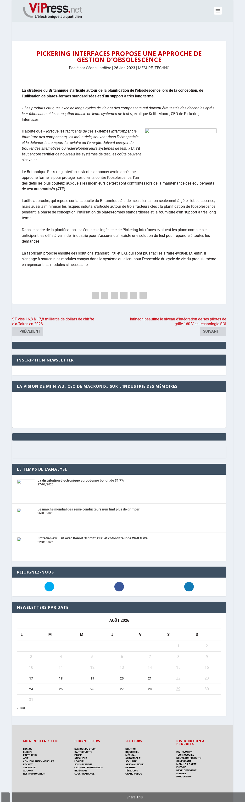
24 (31, 689)
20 (122, 678)
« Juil (21, 708)
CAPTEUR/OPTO (83, 752)
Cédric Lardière (98, 68)
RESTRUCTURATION (34, 773)
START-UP (130, 749)
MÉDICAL (130, 755)
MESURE (145, 68)
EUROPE (27, 752)
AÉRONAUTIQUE (134, 764)
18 (61, 678)
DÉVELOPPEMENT (186, 770)
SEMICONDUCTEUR (85, 749)
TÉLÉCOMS (131, 770)
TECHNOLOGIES (185, 755)
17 (31, 678)
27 (122, 689)
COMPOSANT (183, 761)
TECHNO (162, 68)
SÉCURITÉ (131, 761)
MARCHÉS (48, 761)
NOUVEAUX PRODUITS (188, 758)
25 (61, 689)
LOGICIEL (79, 761)
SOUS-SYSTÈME (83, 764)
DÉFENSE (130, 767)
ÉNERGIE (181, 767)
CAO (76, 767)
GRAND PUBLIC (133, 773)
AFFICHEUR (80, 758)
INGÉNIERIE (80, 770)
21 (150, 678)
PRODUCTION (183, 776)
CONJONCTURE (32, 761)
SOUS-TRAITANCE (84, 773)
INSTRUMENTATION (92, 767)
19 (92, 678)
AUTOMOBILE (132, 758)
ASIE (25, 758)
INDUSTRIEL (132, 752)
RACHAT (28, 764)
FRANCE (27, 749)
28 (150, 689)
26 (92, 689)
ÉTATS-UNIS (30, 755)
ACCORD (28, 770)
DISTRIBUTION (184, 751)
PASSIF (78, 755)
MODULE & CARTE (186, 764)
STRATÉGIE (29, 767)
